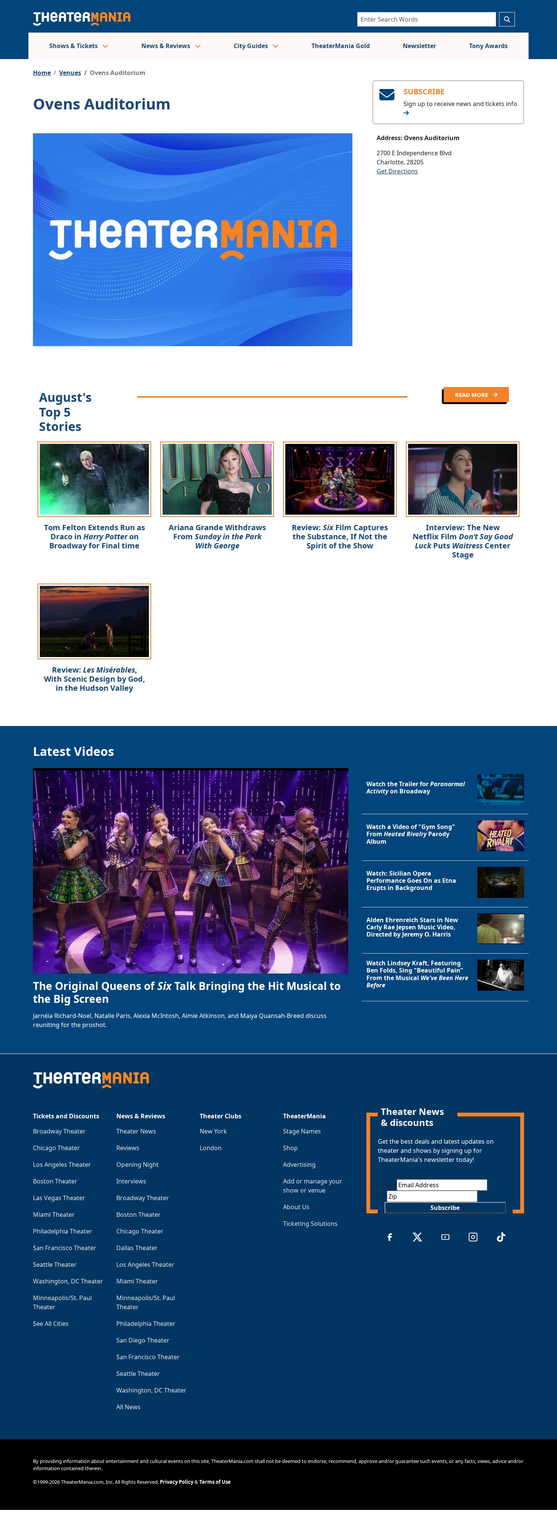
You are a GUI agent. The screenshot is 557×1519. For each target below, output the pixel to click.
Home (42, 73)
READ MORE (472, 394)
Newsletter (419, 46)
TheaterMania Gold (340, 46)
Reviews (127, 1148)
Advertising (299, 1164)
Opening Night (137, 1164)
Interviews (131, 1181)
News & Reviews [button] (166, 46)
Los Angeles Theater (62, 1164)
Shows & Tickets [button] (74, 46)
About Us (296, 1207)
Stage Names (302, 1131)
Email (387, 1185)
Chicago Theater (56, 1148)
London (211, 1148)
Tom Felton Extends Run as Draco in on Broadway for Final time (94, 536)
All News (128, 1407)
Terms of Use (215, 1481)
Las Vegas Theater (59, 1198)
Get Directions (397, 171)
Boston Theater (55, 1181)
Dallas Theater (137, 1248)
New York (213, 1131)
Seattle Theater (55, 1264)
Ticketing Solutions (310, 1223)
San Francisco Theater (64, 1248)
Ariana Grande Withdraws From (217, 536)
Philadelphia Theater (62, 1231)
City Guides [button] (251, 46)
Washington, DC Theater (68, 1281)
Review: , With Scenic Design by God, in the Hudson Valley (94, 679)
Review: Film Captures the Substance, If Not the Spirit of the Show (340, 536)
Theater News (136, 1131)
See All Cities (51, 1323)
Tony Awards (488, 46)
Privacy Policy (176, 1481)
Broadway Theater (59, 1131)
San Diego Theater (142, 1340)
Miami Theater (54, 1214)
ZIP (382, 1196)
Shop (290, 1148)
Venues (70, 73)
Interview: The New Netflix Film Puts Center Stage (463, 541)
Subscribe (445, 1208)
